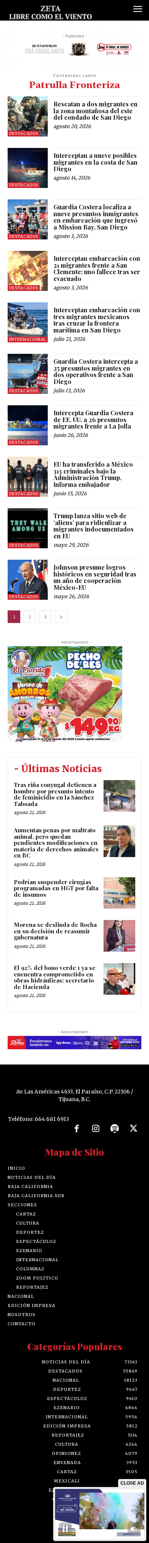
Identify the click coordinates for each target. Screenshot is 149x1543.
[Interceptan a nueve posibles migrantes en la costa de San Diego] (28, 168)
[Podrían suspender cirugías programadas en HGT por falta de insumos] (119, 893)
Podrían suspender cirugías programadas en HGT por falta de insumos (56, 888)
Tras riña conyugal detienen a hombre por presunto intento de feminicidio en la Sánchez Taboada (55, 794)
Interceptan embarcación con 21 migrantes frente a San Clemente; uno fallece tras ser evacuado (96, 268)
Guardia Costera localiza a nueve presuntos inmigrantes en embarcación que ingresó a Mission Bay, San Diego (95, 217)
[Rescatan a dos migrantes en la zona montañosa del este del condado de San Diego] (28, 116)
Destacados (23, 133)
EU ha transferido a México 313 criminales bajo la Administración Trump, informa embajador (93, 474)
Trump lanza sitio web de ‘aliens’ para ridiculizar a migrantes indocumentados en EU (93, 526)
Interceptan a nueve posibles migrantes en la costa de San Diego (95, 162)
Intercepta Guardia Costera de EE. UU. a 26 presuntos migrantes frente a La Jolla (93, 419)
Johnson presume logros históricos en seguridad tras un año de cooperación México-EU (94, 577)
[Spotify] (114, 1129)
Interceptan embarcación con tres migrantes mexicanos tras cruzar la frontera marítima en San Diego (96, 320)
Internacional (27, 339)
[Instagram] (95, 1129)
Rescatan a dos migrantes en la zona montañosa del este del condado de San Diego (95, 110)
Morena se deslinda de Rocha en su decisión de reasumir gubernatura (55, 931)
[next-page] (61, 616)
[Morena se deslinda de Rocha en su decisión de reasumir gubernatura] (119, 936)
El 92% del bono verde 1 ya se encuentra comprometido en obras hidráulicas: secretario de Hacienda (55, 977)
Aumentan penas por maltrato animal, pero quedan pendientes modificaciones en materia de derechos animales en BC (56, 842)
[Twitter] (133, 1129)
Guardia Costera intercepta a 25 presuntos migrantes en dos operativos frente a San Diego (95, 371)
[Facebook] (76, 1129)
